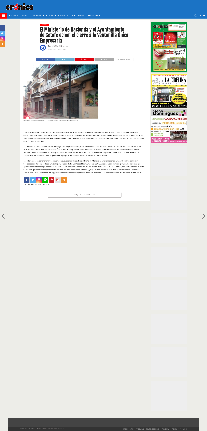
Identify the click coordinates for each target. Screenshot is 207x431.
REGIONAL (25, 16)
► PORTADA (13, 16)
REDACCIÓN (57, 46)
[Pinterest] (51, 180)
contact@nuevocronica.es (56, 428)
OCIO (71, 16)
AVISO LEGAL (140, 429)
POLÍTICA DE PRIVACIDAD (179, 429)
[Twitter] (33, 180)
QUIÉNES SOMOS (128, 429)
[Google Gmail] (58, 180)
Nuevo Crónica (42, 428)
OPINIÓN (80, 16)
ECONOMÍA (50, 16)
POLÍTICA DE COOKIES (152, 429)
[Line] (45, 180)
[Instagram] (39, 180)
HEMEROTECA (93, 16)
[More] (64, 180)
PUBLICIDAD (166, 429)
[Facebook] (26, 180)
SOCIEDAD (62, 16)
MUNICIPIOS (37, 16)
